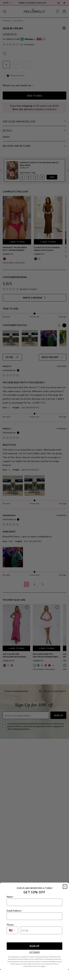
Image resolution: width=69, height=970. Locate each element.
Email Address (15, 910)
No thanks (34, 952)
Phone (11, 924)
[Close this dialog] (65, 887)
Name (10, 896)
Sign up (34, 946)
